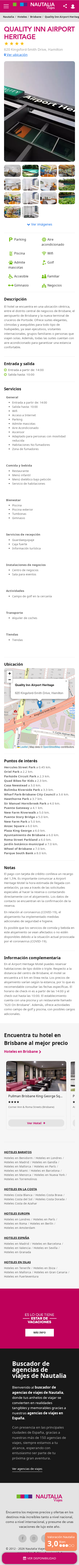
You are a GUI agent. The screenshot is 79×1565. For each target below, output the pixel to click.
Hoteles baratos (18, 1152)
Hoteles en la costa (20, 1189)
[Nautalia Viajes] (34, 6)
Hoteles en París (45, 1166)
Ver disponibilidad (41, 1558)
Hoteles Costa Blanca (18, 1195)
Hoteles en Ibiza (44, 1268)
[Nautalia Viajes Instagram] (34, 1538)
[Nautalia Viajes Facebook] (22, 1538)
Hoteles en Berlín (41, 1223)
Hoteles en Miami (16, 1170)
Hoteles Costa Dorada (50, 1199)
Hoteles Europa (17, 1213)
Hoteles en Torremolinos (20, 1179)
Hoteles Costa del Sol (18, 1199)
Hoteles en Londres (49, 1158)
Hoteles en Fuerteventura (21, 1276)
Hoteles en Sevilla (46, 1248)
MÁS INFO (39, 1332)
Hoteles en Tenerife (17, 1268)
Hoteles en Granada (17, 1252)
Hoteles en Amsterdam (19, 1228)
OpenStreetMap (51, 746)
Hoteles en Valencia (17, 1248)
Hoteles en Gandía (44, 1162)
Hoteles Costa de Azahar (20, 1203)
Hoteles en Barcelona (45, 1170)
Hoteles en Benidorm (18, 1158)
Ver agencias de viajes (27, 1469)
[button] (39, 704)
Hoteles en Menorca (17, 1175)
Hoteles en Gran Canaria (50, 1272)
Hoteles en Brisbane (21, 1051)
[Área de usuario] (73, 6)
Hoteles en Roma (15, 1223)
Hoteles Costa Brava (48, 1195)
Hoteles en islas (17, 1262)
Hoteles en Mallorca (17, 1166)
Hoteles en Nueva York (49, 1175)
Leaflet (24, 746)
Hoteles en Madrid (16, 1162)
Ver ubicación (17, 55)
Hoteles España (16, 1238)
